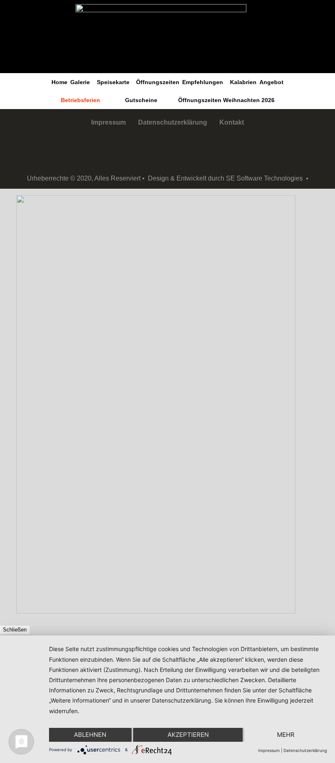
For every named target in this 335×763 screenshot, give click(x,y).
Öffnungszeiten (157, 82)
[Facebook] (155, 150)
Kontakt (231, 122)
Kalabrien (243, 82)
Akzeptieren (188, 734)
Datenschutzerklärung (172, 122)
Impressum (108, 122)
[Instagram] (180, 150)
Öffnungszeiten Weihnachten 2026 (226, 100)
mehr (286, 734)
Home (59, 82)
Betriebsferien (80, 100)
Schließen (15, 630)
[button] (82, 82)
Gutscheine (141, 100)
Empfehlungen (202, 82)
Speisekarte (113, 82)
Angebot (271, 82)
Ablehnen (90, 734)
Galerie (80, 82)
